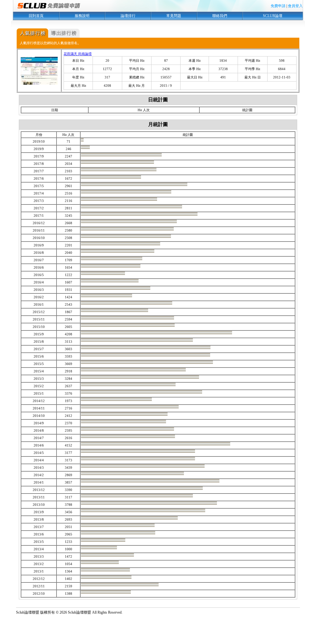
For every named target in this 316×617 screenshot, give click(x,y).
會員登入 (295, 6)
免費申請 (278, 6)
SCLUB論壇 (272, 16)
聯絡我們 (219, 16)
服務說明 (82, 16)
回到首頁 (36, 16)
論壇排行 (128, 16)
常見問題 (173, 16)
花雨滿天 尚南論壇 (78, 54)
